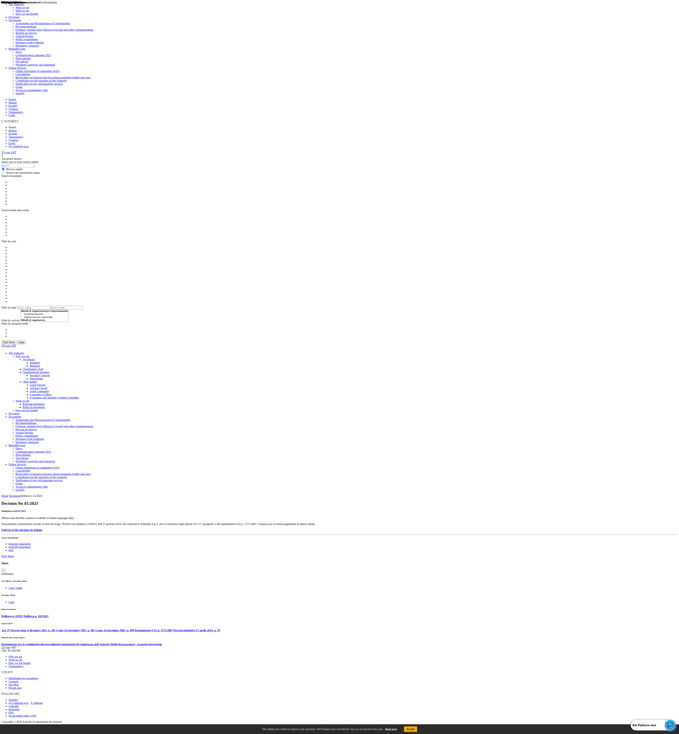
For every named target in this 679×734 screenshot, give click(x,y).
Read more (391, 729)
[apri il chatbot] (670, 725)
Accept (410, 729)
